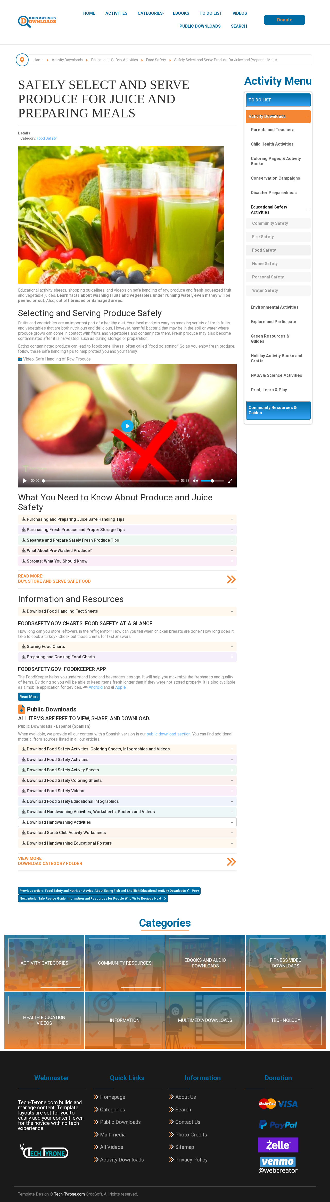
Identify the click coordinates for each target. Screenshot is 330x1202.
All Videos (111, 1147)
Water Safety (265, 290)
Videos (240, 13)
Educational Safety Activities (269, 210)
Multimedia (112, 1135)
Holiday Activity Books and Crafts (276, 358)
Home (89, 13)
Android (96, 687)
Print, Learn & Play (269, 389)
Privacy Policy (191, 1160)
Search (239, 26)
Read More (29, 697)
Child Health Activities (272, 144)
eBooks (181, 13)
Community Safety (270, 223)
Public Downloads (200, 26)
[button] (127, 519)
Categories (150, 13)
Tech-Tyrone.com (69, 1194)
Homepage (112, 1097)
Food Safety (47, 138)
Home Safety (265, 263)
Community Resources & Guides (273, 410)
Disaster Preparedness (274, 192)
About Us (185, 1097)
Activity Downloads (267, 116)
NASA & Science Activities (276, 375)
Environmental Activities (275, 307)
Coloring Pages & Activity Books (276, 161)
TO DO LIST (211, 13)
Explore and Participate (273, 321)
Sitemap (184, 1147)
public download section (169, 734)
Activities (116, 13)
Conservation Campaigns (275, 178)
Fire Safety (263, 236)
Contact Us (187, 1122)
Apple (120, 687)
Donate (284, 19)
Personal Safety (268, 277)
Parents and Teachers (272, 129)
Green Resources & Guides (270, 339)
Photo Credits (190, 1135)
